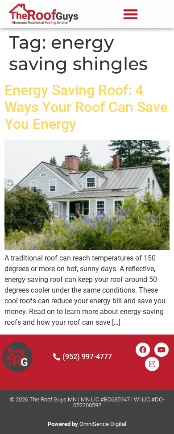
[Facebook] (143, 350)
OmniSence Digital (87, 424)
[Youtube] (161, 350)
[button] (130, 14)
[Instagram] (152, 364)
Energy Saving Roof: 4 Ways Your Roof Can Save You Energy (86, 107)
